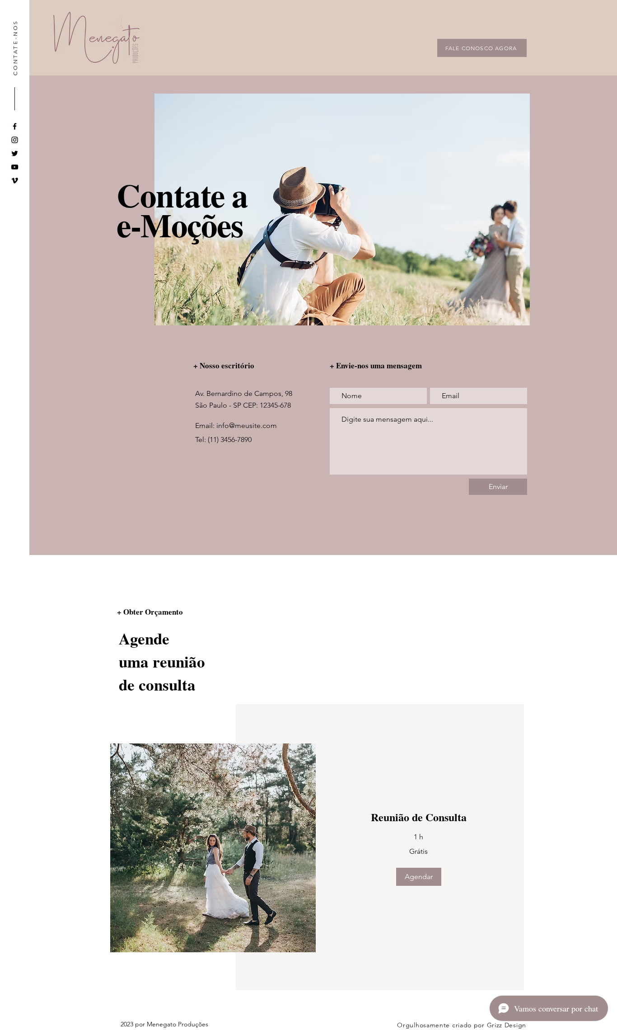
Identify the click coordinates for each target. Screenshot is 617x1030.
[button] (418, 877)
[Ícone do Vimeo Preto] (14, 180)
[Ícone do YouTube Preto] (14, 167)
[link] (418, 817)
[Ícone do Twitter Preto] (14, 153)
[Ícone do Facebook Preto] (14, 126)
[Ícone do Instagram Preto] (14, 140)
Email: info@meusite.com (236, 425)
